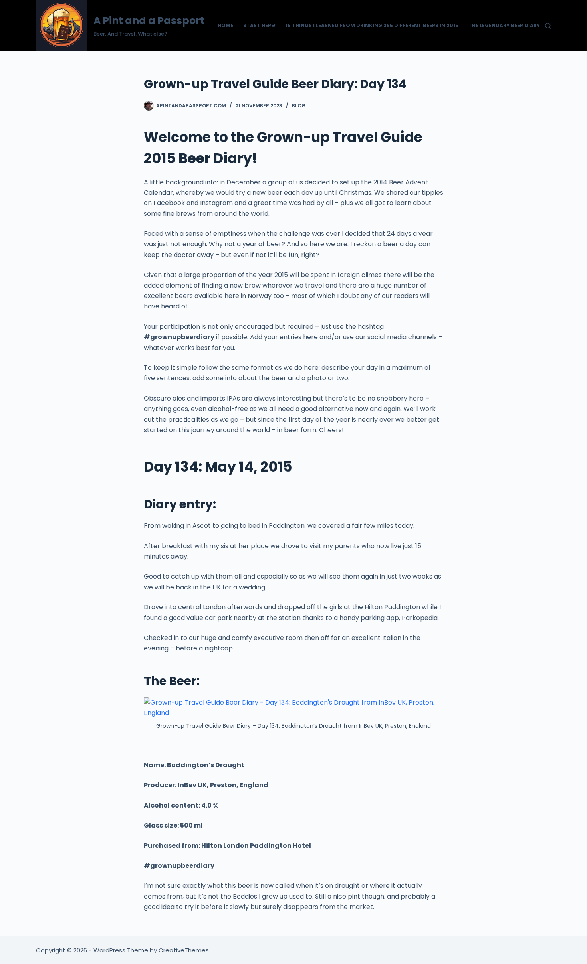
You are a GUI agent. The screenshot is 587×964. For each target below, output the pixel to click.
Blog (299, 105)
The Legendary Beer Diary (504, 25)
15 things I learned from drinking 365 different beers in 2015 (372, 25)
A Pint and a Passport (148, 21)
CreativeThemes (184, 950)
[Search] (548, 26)
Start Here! (259, 25)
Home (225, 25)
